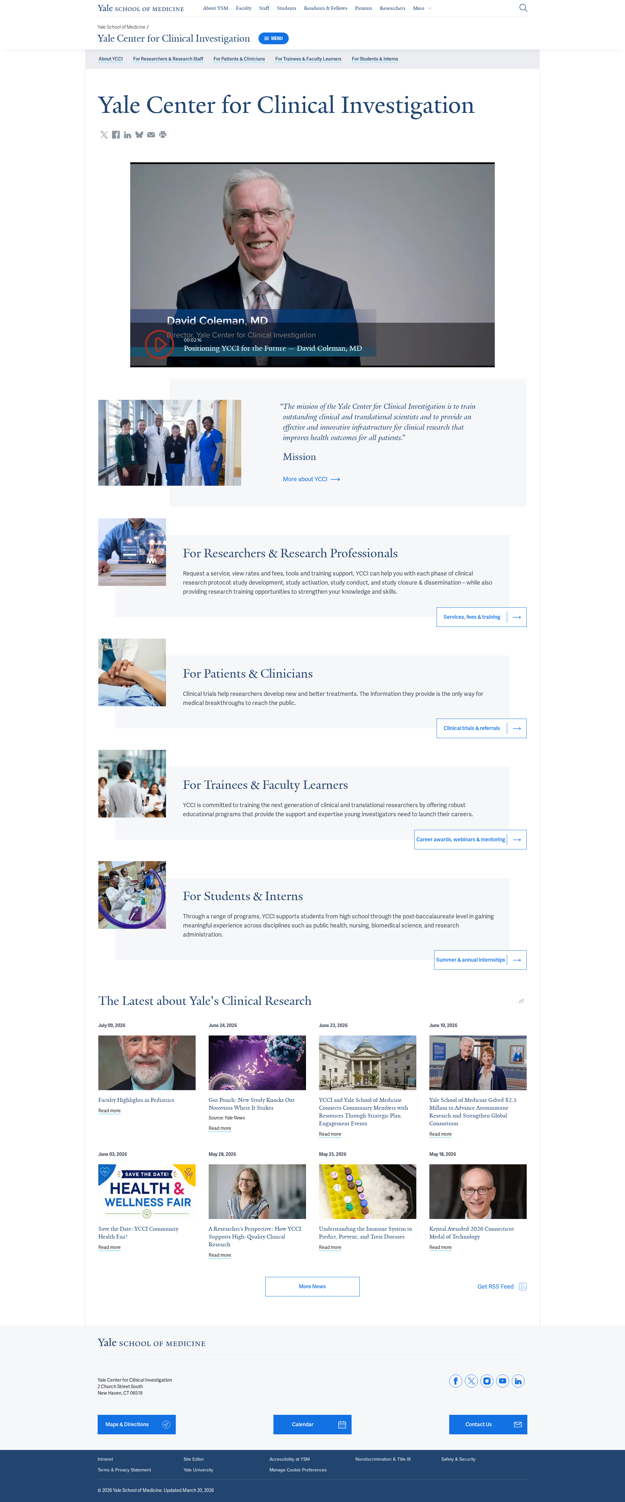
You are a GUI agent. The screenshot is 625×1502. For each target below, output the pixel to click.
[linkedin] (518, 1380)
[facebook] (455, 1380)
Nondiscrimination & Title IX (383, 1459)
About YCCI (111, 59)
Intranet (105, 1459)
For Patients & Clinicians (239, 59)
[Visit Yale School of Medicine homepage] (151, 1344)
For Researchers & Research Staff (168, 59)
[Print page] (163, 135)
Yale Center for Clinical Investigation (174, 38)
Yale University (198, 1470)
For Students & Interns (375, 59)
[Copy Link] (521, 1001)
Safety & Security (458, 1459)
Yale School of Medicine (122, 27)
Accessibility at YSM (290, 1459)
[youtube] (502, 1380)
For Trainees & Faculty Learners (308, 59)
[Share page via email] (151, 135)
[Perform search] (523, 8)
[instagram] (486, 1380)
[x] (471, 1380)
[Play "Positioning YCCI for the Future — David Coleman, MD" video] (159, 345)
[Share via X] (104, 135)
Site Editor (194, 1459)
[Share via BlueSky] (139, 135)
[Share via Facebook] (116, 135)
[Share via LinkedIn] (128, 135)
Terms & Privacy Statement (124, 1470)
